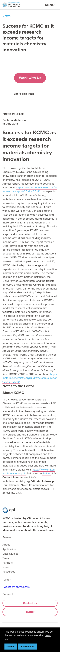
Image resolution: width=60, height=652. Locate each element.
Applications (9, 549)
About (6, 544)
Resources (8, 571)
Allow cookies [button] (27, 646)
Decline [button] (10, 646)
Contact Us (30, 603)
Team (5, 558)
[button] (43, 93)
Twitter (46, 473)
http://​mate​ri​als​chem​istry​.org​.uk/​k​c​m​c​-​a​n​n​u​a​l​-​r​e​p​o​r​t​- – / (29, 189)
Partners (7, 562)
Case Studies (10, 553)
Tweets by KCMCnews (16, 587)
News (5, 567)
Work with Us (30, 78)
